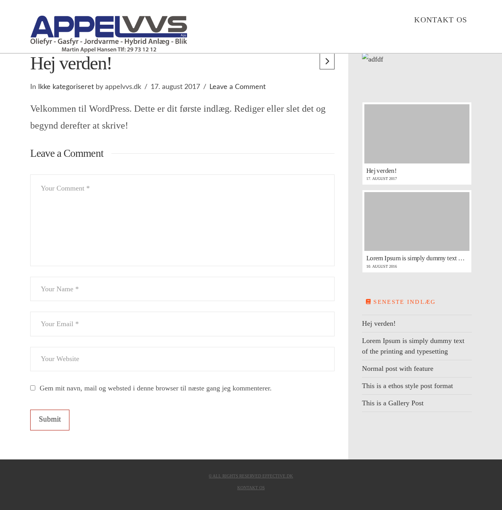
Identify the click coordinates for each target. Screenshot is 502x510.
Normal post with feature (397, 368)
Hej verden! (379, 323)
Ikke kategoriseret (66, 87)
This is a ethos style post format (407, 386)
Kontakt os (251, 487)
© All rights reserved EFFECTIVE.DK (251, 476)
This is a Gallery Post (393, 403)
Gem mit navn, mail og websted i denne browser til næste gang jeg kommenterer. (156, 388)
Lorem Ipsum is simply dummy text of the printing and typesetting (413, 346)
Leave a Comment (237, 87)
